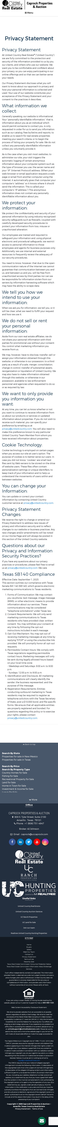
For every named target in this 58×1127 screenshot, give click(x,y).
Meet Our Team (29, 952)
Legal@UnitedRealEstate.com (29, 1060)
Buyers (29, 947)
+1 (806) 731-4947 (34, 823)
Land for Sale (9, 782)
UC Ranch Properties (29, 917)
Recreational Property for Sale (18, 779)
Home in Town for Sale (14, 785)
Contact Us (29, 954)
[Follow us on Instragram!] (45, 842)
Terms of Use (29, 959)
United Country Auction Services (29, 912)
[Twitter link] (28, 842)
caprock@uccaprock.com (34, 834)
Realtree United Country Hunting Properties (29, 933)
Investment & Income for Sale (17, 789)
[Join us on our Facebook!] (12, 842)
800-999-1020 (48, 1003)
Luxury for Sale (9, 792)
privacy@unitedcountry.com (17, 428)
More (34, 799)
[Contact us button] (42, 1121)
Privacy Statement (29, 957)
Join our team (29, 928)
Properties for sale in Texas (16, 759)
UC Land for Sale (29, 922)
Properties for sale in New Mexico (20, 756)
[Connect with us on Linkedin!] (20, 842)
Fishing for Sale (10, 776)
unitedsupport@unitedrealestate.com (24, 1029)
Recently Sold (29, 962)
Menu (30, 12)
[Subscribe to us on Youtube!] (37, 842)
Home (29, 945)
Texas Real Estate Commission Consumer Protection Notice (29, 964)
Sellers (29, 949)
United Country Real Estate (29, 906)
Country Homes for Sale (14, 772)
